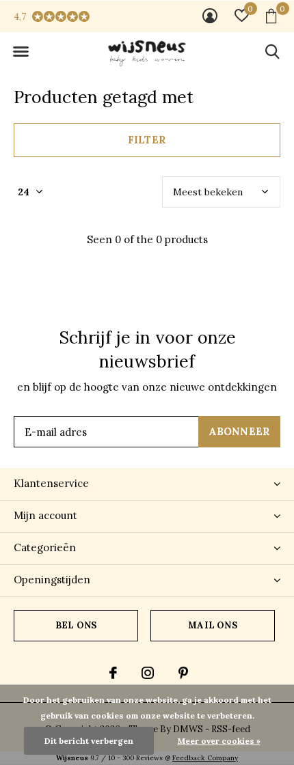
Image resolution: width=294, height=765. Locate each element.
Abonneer (240, 431)
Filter (147, 139)
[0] (271, 15)
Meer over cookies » (219, 741)
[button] (20, 52)
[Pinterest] (183, 673)
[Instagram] (148, 673)
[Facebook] (113, 673)
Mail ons (212, 625)
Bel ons (75, 625)
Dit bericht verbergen (88, 741)
